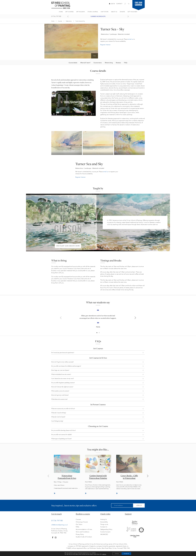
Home (61, 12)
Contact (119, 3)
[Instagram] (55, 537)
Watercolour (69, 21)
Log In (113, 3)
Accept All (126, 553)
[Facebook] (52, 537)
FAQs (125, 63)
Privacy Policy (80, 534)
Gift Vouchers (132, 12)
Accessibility (104, 522)
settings (104, 554)
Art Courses (69, 12)
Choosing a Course (82, 522)
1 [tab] (97, 333)
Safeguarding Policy (106, 529)
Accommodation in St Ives (84, 529)
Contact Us (103, 527)
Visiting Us (103, 519)
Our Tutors (104, 12)
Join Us (139, 505)
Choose (117, 553)
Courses (60, 21)
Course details (73, 63)
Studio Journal (93, 12)
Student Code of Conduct (84, 537)
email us (130, 39)
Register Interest (105, 45)
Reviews (118, 63)
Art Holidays (80, 12)
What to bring (109, 63)
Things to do (104, 524)
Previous (60, 317)
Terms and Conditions (82, 532)
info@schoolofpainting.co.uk (59, 525)
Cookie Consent (105, 532)
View (94, 56)
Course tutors (98, 63)
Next (135, 317)
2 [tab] (99, 333)
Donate (122, 12)
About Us (114, 12)
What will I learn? (85, 63)
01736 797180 (56, 16)
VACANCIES (104, 534)
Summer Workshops (98, 16)
